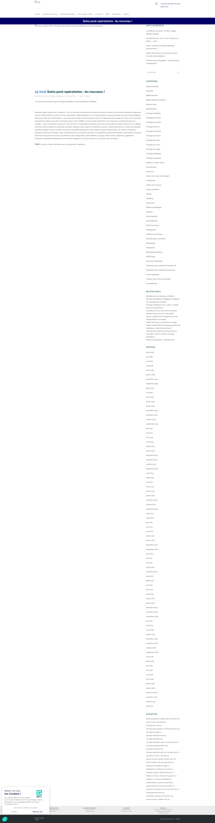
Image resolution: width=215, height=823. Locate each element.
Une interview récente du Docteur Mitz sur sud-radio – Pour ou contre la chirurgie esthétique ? (161, 334)
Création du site (127, 809)
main (156, 776)
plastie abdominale (153, 786)
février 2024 (150, 446)
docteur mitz (151, 759)
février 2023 (150, 491)
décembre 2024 (152, 410)
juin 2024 (149, 428)
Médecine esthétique (153, 207)
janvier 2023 (150, 495)
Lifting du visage (152, 772)
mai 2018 (149, 670)
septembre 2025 (152, 384)
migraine (149, 212)
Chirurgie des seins (153, 140)
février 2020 (150, 598)
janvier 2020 (150, 603)
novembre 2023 (151, 460)
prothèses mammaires (154, 789)
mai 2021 (149, 563)
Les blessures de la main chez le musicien (161, 311)
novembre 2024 (151, 415)
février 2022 (150, 536)
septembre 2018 (152, 652)
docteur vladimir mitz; (167, 759)
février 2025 (150, 401)
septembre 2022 (152, 509)
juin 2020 (149, 585)
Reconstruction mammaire (156, 239)
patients (169, 782)
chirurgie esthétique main (156, 742)
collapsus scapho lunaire (155, 162)
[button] (4, 819)
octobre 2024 (151, 419)
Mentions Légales (39, 818)
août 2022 (149, 513)
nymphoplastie (152, 782)
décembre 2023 (152, 455)
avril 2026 (149, 366)
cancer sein (151, 722)
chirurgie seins (173, 752)
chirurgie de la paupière (155, 729)
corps (157, 756)
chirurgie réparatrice (154, 749)
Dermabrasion (151, 167)
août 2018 (149, 657)
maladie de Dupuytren (167, 776)
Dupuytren (150, 171)
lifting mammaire (166, 772)
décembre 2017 (151, 692)
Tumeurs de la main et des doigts (158, 279)
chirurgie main (172, 742)
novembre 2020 (152, 572)
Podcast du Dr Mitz (163, 812)
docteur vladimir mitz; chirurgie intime (160, 762)
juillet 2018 (150, 661)
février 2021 (150, 567)
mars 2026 (150, 370)
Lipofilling (149, 198)
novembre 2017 (151, 697)
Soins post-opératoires (154, 261)
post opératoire (168, 786)
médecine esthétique (163, 779)
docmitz (165, 756)
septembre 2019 (152, 616)
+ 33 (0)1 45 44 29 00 (90, 809)
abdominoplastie (152, 719)
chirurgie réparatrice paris (156, 752)
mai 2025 (149, 392)
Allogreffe (149, 91)
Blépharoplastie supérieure (156, 100)
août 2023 (149, 473)
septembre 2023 (152, 469)
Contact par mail (90, 811)
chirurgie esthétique (154, 739)
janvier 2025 (150, 406)
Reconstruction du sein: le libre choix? (160, 313)
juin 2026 (149, 357)
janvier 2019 (150, 634)
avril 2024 (149, 437)
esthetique (57, 144)
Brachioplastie (151, 109)
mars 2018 (150, 679)
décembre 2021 (151, 545)
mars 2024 (150, 442)
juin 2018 (149, 666)
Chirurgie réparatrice (153, 158)
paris (63, 144)
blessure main (151, 104)
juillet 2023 (150, 478)
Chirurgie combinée (153, 113)
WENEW (177, 819)
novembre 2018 (151, 643)
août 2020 (149, 576)
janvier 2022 (150, 540)
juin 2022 (149, 522)
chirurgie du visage (153, 732)
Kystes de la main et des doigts (157, 176)
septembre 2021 (152, 549)
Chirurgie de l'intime (153, 118)
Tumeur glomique (152, 274)
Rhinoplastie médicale (154, 252)
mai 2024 (149, 433)
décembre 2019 (152, 607)
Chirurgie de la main (153, 122)
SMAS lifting (150, 256)
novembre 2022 (151, 500)
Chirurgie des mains (153, 136)
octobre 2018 (151, 648)
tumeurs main (151, 799)
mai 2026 (149, 361)
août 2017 (149, 706)
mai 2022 (149, 527)
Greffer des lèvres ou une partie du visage (161, 322)
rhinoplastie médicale (154, 796)
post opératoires (71, 144)
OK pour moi (37, 812)
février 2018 (150, 684)
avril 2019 (149, 625)
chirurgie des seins (172, 729)
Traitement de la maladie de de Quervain (161, 265)
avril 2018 (149, 675)
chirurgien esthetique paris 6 (157, 745)
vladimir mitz (164, 799)
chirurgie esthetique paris (156, 735)
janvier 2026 (150, 375)
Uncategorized (151, 283)
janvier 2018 (150, 688)
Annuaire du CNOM (126, 811)
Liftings (149, 194)
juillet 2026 (150, 352)
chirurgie (43, 144)
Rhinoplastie (150, 243)
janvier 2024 (150, 451)
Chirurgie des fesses (153, 131)
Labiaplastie (150, 180)
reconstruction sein (171, 789)
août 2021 (149, 554)
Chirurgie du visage (153, 149)
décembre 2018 (152, 639)
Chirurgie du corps (153, 145)
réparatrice (81, 144)
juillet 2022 (150, 518)
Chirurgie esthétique (56, 96)
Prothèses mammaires (154, 234)
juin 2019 (149, 621)
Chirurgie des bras (153, 127)
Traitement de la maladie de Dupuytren (160, 270)
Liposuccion (150, 203)
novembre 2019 (151, 612)
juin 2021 (149, 558)
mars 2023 (150, 487)
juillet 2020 (150, 581)
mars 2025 (150, 397)
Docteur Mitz (71, 96)
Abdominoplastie (152, 86)
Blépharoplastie (152, 95)
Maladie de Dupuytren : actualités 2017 (160, 340)
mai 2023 (149, 482)
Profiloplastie (151, 230)
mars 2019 (150, 630)
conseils (50, 144)
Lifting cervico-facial (153, 185)
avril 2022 (149, 531)
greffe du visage (162, 766)
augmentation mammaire (169, 719)
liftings (149, 776)
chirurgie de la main (154, 725)
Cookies (37, 819)
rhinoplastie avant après (155, 792)
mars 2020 (150, 594)
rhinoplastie (150, 248)
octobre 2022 (151, 504)
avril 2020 (149, 589)
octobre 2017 (151, 701)
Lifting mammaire (152, 189)
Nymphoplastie (151, 216)
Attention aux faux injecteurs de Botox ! (160, 296)
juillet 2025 (150, 388)
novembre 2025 (151, 379)
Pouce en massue (152, 225)
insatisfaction (151, 769)
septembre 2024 (152, 424)
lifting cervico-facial (165, 769)
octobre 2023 (151, 464)
